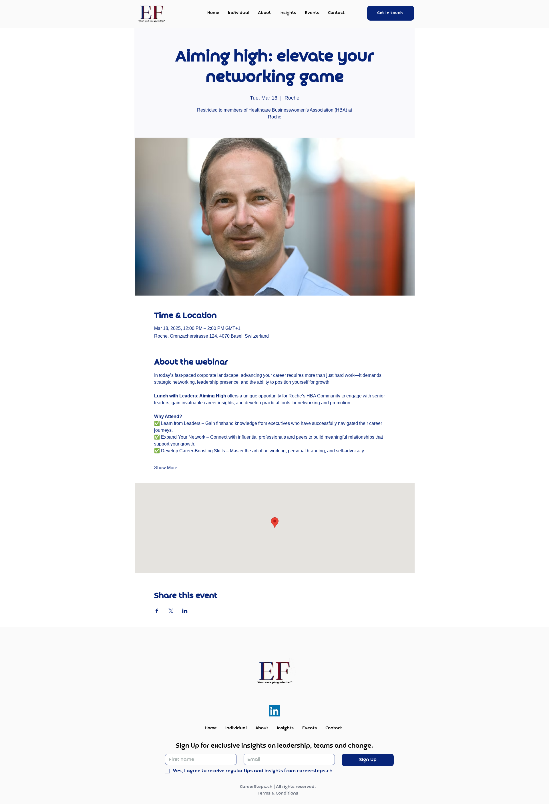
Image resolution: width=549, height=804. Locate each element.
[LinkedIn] (274, 710)
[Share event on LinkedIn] (185, 611)
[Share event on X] (171, 611)
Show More (165, 467)
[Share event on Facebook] (157, 611)
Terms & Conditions (278, 793)
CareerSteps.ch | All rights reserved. (278, 787)
